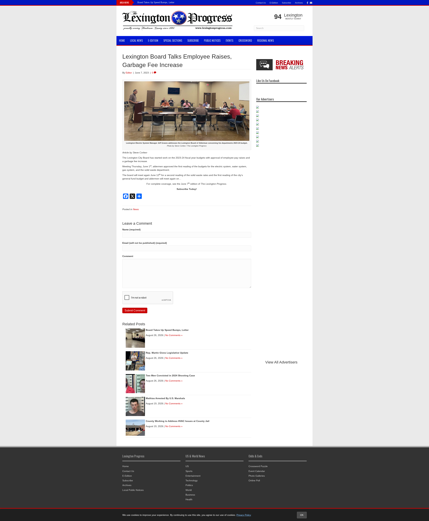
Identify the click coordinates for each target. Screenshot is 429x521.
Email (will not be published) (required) (144, 243)
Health (189, 499)
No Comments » (173, 335)
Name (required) (131, 229)
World (189, 490)
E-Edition (274, 3)
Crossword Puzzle (258, 466)
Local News (136, 41)
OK (301, 515)
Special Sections (172, 41)
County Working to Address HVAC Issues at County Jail (177, 421)
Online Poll (254, 480)
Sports (189, 471)
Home (122, 41)
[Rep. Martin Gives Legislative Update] (135, 360)
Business (190, 494)
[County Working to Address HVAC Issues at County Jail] (135, 427)
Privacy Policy (243, 515)
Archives (299, 3)
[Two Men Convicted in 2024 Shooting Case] (135, 383)
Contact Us (261, 3)
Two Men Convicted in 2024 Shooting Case (170, 375)
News (136, 209)
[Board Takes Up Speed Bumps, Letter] (135, 338)
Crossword (245, 41)
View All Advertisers (281, 362)
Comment (127, 256)
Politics (189, 485)
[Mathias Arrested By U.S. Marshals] (135, 406)
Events (229, 41)
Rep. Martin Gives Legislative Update (167, 352)
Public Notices (212, 41)
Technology (192, 480)
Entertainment (193, 475)
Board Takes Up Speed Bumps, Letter (155, 2)
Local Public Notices (133, 490)
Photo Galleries (257, 475)
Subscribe (286, 3)
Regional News (265, 41)
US (187, 466)
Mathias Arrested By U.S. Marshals (165, 398)
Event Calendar (257, 471)
